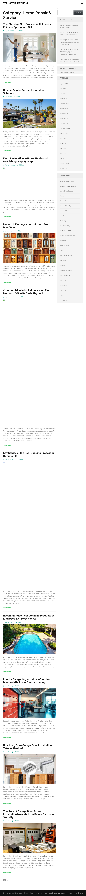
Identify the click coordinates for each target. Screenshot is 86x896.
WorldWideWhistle (15, 2)
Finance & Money (65, 211)
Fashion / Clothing (65, 206)
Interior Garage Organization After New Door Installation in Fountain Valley (26, 681)
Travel (62, 295)
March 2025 (63, 158)
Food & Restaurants (66, 216)
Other (61, 250)
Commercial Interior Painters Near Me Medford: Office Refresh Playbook (26, 292)
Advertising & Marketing (67, 181)
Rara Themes (60, 893)
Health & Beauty (65, 226)
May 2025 (63, 148)
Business (62, 196)
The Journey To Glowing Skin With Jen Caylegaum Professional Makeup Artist (69, 52)
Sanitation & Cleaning (66, 270)
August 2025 (64, 133)
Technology (63, 285)
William (20, 31)
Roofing (62, 265)
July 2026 (63, 89)
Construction (64, 201)
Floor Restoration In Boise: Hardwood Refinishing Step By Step (25, 160)
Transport (63, 290)
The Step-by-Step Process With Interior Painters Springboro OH (27, 26)
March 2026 (63, 99)
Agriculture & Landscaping (68, 186)
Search (59, 9)
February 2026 (64, 104)
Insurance (63, 240)
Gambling (63, 221)
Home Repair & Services (67, 236)
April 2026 (63, 94)
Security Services (65, 275)
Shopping (63, 280)
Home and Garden (65, 231)
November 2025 (65, 118)
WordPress (79, 893)
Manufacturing (64, 245)
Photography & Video (66, 255)
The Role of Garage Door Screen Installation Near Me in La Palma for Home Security (28, 814)
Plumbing (63, 260)
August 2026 (64, 84)
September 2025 (65, 128)
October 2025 (64, 123)
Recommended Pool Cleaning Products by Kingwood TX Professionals (28, 617)
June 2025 (63, 143)
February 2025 (64, 163)
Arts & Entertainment (66, 191)
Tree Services (64, 300)
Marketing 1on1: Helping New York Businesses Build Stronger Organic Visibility (69, 42)
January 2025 (64, 168)
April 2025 (63, 153)
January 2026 (64, 108)
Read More (7, 82)
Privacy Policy (28, 893)
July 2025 (63, 138)
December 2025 (65, 113)
